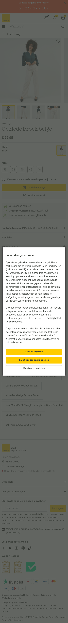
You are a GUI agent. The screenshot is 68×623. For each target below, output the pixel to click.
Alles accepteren (34, 352)
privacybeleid (54, 318)
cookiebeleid (15, 322)
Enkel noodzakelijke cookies (34, 360)
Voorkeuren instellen (34, 368)
